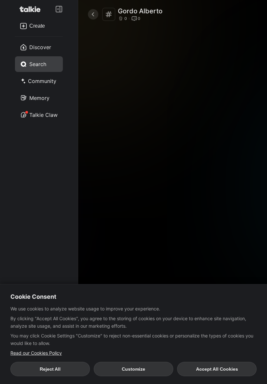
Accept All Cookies (217, 369)
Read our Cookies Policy (36, 353)
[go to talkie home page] (32, 9)
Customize (133, 369)
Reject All (50, 369)
